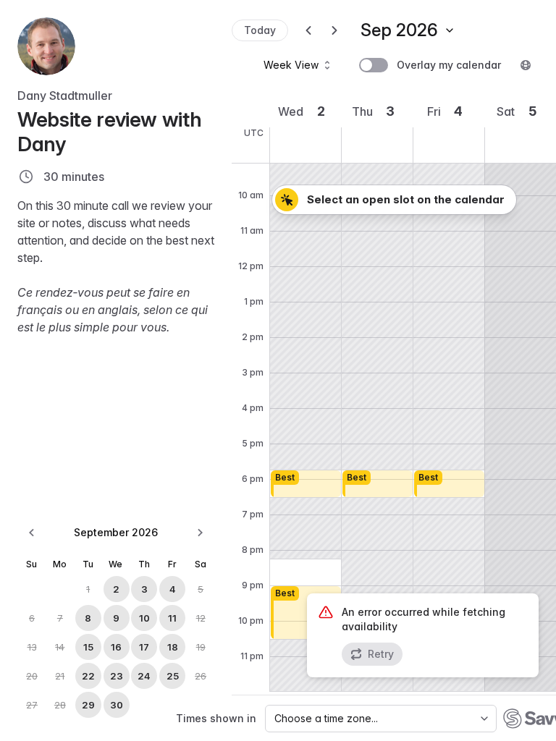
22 (88, 676)
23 (116, 676)
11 (172, 618)
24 (144, 676)
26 (200, 676)
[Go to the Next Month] (200, 533)
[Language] (526, 65)
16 (116, 647)
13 (32, 647)
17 (144, 647)
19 (201, 647)
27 (32, 705)
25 (173, 676)
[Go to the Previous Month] (32, 533)
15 (88, 647)
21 (59, 676)
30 (116, 705)
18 (172, 647)
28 (60, 705)
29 (88, 705)
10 (144, 618)
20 (32, 676)
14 (59, 647)
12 (201, 618)
